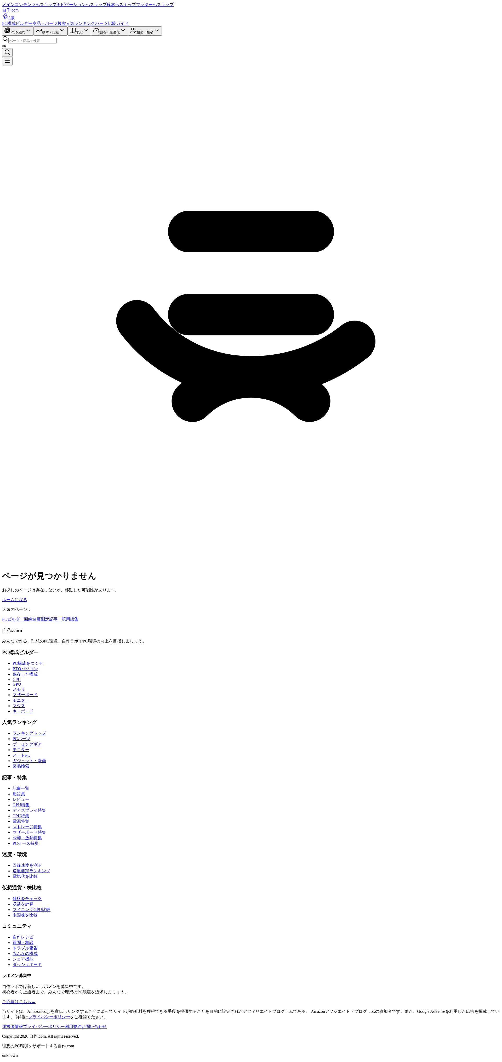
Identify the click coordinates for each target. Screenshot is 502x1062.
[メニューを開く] (7, 61)
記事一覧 (57, 619)
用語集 (72, 619)
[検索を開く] (7, 52)
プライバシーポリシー (49, 1017)
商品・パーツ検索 (49, 23)
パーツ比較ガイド (112, 23)
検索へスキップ (121, 4)
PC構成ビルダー (17, 23)
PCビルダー (13, 619)
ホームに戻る (14, 599)
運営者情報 (12, 1026)
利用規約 (73, 1026)
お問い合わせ (94, 1026)
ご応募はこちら (19, 1001)
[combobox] (32, 40)
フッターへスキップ (155, 4)
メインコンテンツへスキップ (29, 4)
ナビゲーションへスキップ (81, 4)
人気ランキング (80, 23)
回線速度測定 (36, 619)
